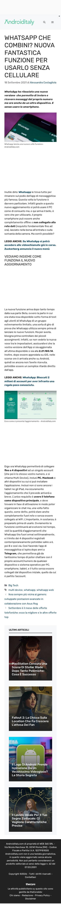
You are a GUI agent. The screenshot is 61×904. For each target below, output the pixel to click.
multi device (15, 589)
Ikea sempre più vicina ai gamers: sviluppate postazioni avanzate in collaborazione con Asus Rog (25, 599)
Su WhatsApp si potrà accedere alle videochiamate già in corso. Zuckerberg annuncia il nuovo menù (30, 245)
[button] (44, 22)
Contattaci (30, 877)
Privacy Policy (42, 895)
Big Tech (13, 585)
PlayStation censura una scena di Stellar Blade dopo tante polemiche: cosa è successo (29, 669)
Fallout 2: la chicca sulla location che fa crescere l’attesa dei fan (30, 721)
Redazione (27, 895)
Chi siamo (15, 895)
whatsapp (29, 589)
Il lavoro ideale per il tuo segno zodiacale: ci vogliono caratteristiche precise (29, 820)
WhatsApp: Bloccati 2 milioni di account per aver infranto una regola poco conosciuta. (29, 381)
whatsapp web (45, 589)
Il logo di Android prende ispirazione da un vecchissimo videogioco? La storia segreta (30, 770)
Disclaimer (30, 898)
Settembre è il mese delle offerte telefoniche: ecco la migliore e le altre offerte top (30, 613)
